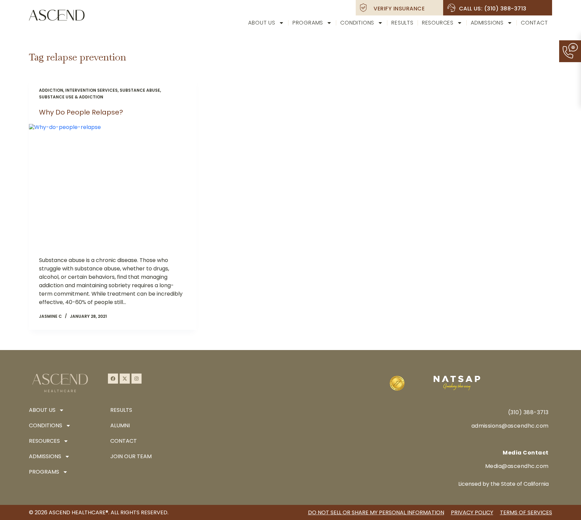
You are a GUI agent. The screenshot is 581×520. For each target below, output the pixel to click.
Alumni (120, 425)
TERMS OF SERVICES (526, 512)
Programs (308, 23)
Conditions (357, 23)
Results (402, 23)
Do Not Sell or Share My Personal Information (376, 512)
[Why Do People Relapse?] (112, 187)
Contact (534, 23)
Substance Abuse (140, 90)
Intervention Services (91, 90)
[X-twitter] (125, 379)
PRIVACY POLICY (472, 512)
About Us (261, 23)
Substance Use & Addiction (71, 97)
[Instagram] (136, 379)
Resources (438, 23)
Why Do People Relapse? (81, 112)
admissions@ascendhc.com (510, 426)
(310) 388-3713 (528, 412)
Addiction (51, 90)
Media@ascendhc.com (517, 466)
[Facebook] (113, 379)
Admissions (487, 23)
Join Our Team (131, 456)
